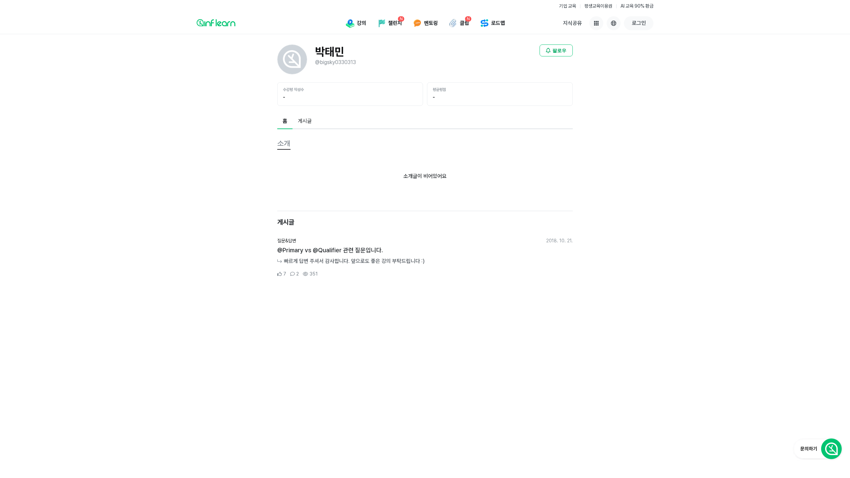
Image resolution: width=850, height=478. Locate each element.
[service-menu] (596, 23)
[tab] (285, 121)
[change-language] (614, 23)
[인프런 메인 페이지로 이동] (216, 23)
